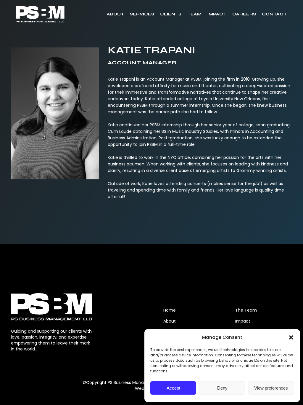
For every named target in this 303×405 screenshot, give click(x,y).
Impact (242, 321)
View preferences (271, 387)
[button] (291, 337)
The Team (246, 310)
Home (169, 310)
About (169, 321)
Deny (222, 387)
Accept (173, 387)
